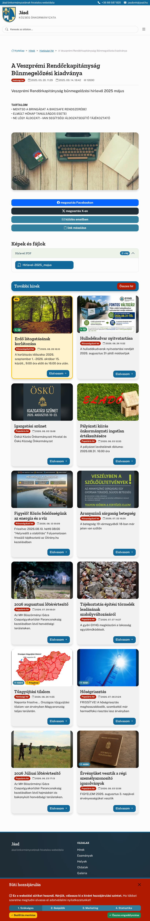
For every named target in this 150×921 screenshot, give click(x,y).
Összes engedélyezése (125, 915)
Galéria (82, 873)
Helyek (82, 861)
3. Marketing (90, 908)
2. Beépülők (58, 908)
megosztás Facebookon (76, 202)
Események (85, 855)
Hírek (32, 50)
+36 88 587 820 (111, 2)
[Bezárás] (139, 885)
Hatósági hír (47, 50)
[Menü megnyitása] (144, 29)
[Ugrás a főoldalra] (9, 14)
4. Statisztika (124, 908)
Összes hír (126, 286)
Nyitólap (19, 50)
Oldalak (82, 867)
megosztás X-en (76, 211)
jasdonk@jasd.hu (138, 2)
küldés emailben (76, 219)
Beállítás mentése (24, 915)
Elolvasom (56, 373)
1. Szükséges (25, 908)
